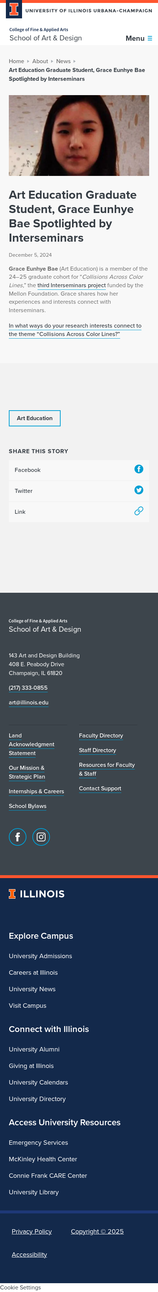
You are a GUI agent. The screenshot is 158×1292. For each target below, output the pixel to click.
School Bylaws (27, 806)
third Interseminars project (71, 285)
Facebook (27, 470)
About (40, 61)
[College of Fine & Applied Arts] (46, 30)
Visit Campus (27, 1005)
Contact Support (100, 788)
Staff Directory (97, 750)
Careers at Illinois (33, 972)
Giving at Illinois (31, 1066)
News (63, 61)
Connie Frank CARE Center (48, 1175)
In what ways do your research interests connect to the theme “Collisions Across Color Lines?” (75, 329)
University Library (34, 1192)
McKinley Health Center (43, 1159)
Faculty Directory (101, 735)
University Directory (37, 1099)
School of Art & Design (46, 37)
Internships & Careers (36, 791)
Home (16, 61)
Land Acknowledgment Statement (31, 744)
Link (20, 512)
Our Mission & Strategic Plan (27, 772)
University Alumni (34, 1049)
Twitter (23, 491)
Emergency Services (38, 1142)
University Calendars (38, 1082)
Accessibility (29, 1254)
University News (32, 989)
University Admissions (40, 956)
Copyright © (97, 1231)
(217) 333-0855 (28, 687)
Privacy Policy (32, 1231)
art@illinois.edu (29, 702)
